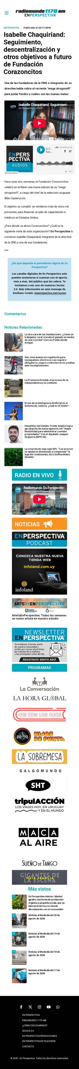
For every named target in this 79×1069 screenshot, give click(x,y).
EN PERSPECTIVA (31, 1015)
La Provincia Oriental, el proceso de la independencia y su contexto (46, 381)
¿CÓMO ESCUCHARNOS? (34, 1025)
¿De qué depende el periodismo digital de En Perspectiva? (39, 265)
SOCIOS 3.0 (28, 1031)
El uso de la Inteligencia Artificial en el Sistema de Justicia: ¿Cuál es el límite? (47, 404)
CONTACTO (28, 1046)
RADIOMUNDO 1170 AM (34, 1020)
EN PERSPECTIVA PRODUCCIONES (39, 1036)
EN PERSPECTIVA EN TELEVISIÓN (38, 1041)
